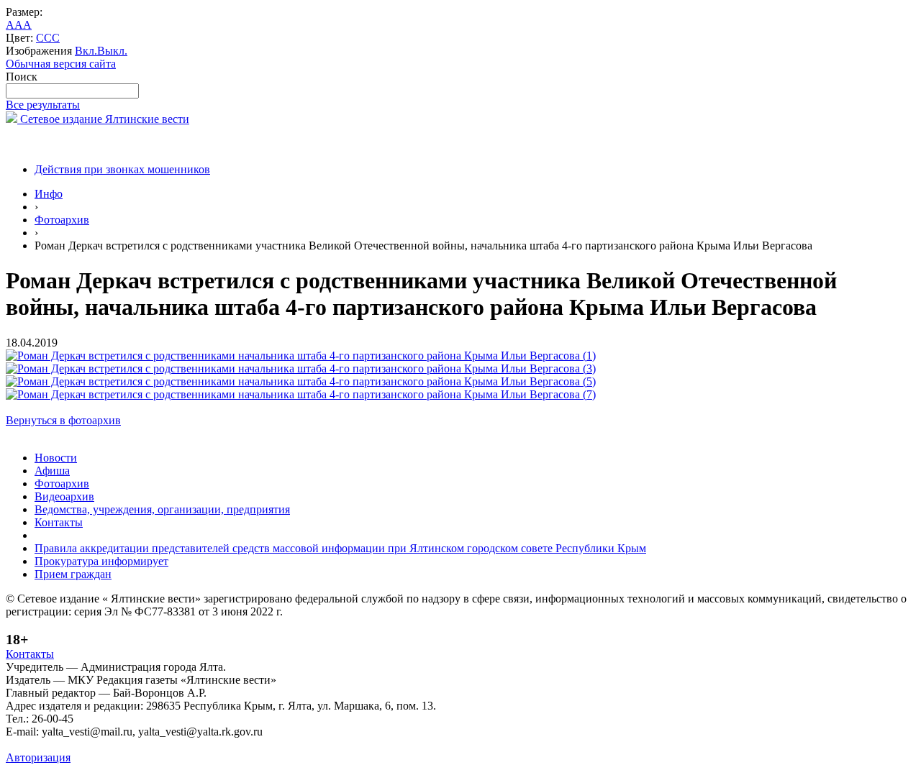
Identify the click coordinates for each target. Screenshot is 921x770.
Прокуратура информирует (101, 561)
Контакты (59, 522)
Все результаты (43, 104)
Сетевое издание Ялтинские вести (103, 119)
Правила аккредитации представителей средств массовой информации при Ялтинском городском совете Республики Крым (340, 548)
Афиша (52, 470)
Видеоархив (64, 496)
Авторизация (38, 757)
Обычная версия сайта (61, 64)
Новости (56, 458)
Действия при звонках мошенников (122, 169)
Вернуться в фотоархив (63, 420)
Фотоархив (62, 220)
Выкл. (112, 51)
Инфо (49, 194)
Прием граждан (73, 574)
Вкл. (86, 51)
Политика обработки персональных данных (114, 744)
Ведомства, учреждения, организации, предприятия (162, 509)
